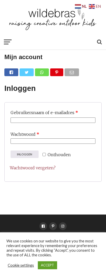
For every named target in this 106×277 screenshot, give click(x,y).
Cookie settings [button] (21, 265)
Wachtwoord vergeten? (33, 167)
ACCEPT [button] (47, 265)
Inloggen (24, 154)
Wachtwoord (25, 134)
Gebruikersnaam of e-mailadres (44, 112)
